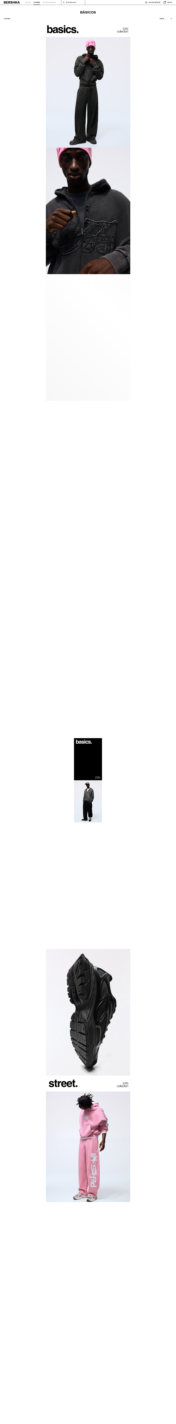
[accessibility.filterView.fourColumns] (171, 19)
